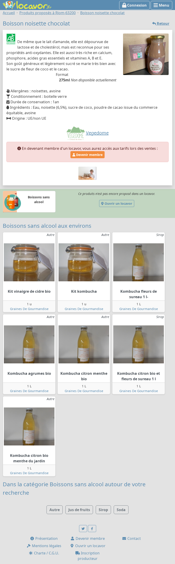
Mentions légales (46, 545)
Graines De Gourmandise (29, 309)
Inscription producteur (89, 556)
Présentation (46, 538)
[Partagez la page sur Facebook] (92, 528)
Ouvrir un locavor (118, 203)
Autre (54, 509)
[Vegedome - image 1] (87, 172)
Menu (163, 5)
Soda (121, 509)
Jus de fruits (79, 509)
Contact (133, 538)
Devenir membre (89, 155)
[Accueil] (27, 4)
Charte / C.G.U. (46, 553)
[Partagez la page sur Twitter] (83, 528)
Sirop (103, 509)
